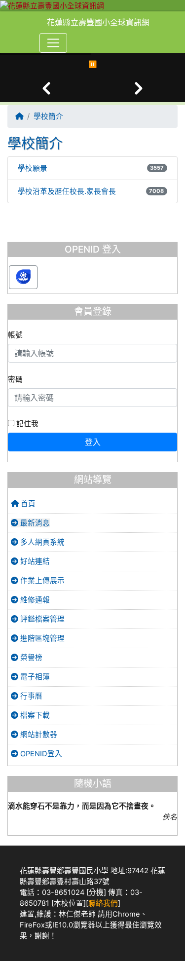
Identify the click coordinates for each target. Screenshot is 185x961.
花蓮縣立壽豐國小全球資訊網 (98, 22)
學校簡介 (48, 116)
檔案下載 (34, 715)
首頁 (27, 503)
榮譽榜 (30, 657)
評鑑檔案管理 (41, 619)
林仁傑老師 (77, 914)
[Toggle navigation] (53, 43)
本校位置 (68, 903)
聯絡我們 (103, 903)
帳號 (15, 335)
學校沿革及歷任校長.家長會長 (67, 191)
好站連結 (34, 561)
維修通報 (34, 599)
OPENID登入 (40, 753)
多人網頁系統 (41, 542)
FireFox (32, 925)
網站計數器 (37, 734)
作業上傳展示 (41, 580)
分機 (96, 892)
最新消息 (34, 522)
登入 (93, 442)
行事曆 (30, 696)
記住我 (26, 423)
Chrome (126, 914)
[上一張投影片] (46, 88)
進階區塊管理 (41, 638)
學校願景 (32, 168)
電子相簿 (34, 676)
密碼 (15, 379)
